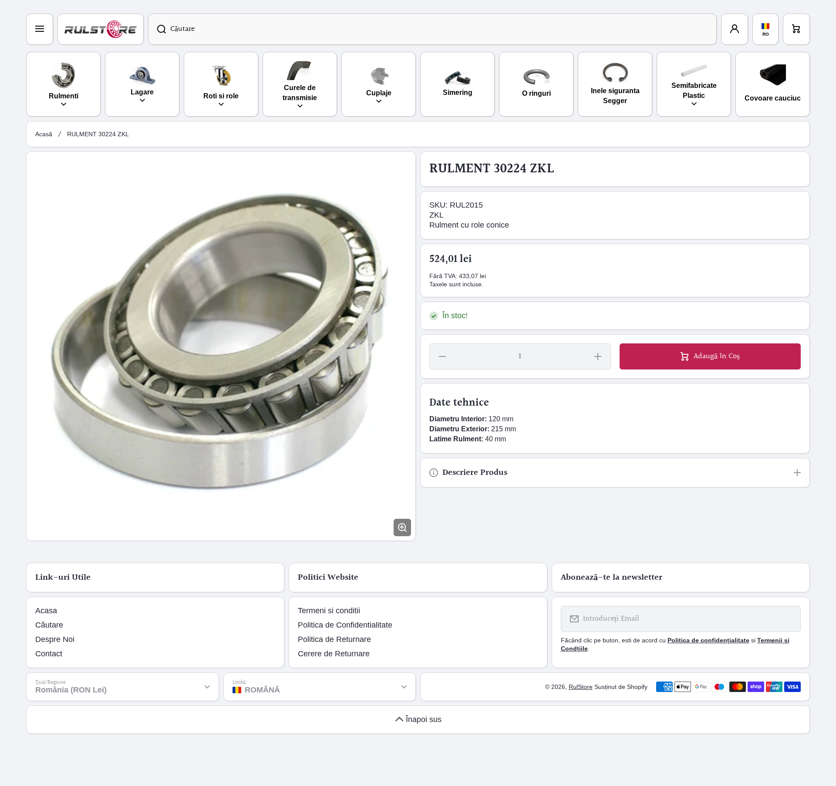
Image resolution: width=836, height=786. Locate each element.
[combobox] (432, 29)
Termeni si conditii (329, 610)
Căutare (49, 625)
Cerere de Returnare (334, 653)
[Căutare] (157, 29)
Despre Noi (54, 639)
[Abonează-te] (788, 619)
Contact (48, 653)
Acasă (43, 134)
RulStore (581, 686)
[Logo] (100, 29)
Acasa (46, 610)
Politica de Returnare (334, 639)
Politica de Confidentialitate (345, 625)
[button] (796, 29)
